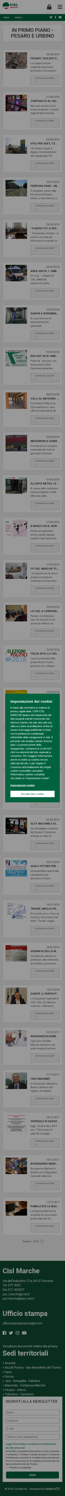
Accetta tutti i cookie (32, 793)
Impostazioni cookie (22, 785)
